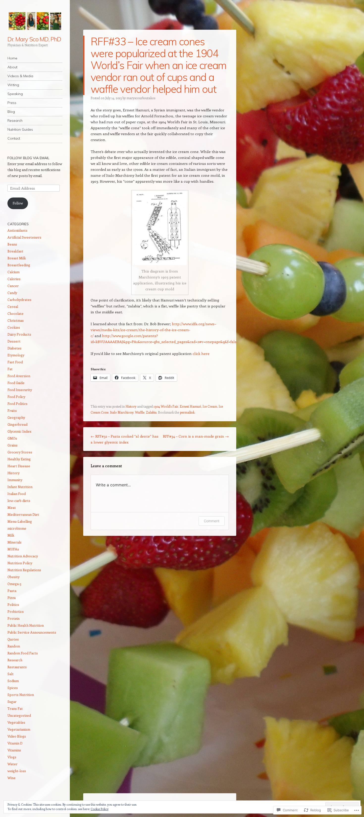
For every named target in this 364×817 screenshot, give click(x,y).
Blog (11, 111)
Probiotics (15, 611)
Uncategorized (19, 715)
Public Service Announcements (31, 632)
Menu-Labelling (19, 521)
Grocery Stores (19, 452)
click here (201, 353)
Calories (14, 278)
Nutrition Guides (20, 129)
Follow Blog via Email (28, 158)
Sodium (13, 680)
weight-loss (16, 770)
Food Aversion (18, 375)
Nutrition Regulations (24, 570)
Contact (13, 138)
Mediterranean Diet (23, 514)
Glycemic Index (19, 431)
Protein (13, 618)
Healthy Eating (19, 459)
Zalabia (151, 412)
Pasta (11, 590)
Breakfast (15, 251)
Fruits (12, 410)
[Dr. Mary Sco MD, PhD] (34, 21)
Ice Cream (210, 406)
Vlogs (11, 757)
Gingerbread (17, 424)
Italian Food (16, 493)
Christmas (15, 320)
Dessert (14, 341)
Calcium (13, 272)
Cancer (13, 285)
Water (12, 764)
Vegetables (16, 722)
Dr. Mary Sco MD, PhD (34, 39)
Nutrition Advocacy (22, 556)
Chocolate (15, 313)
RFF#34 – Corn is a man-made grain (196, 436)
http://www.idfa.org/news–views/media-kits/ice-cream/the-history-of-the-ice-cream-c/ (153, 329)
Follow (18, 203)
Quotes (13, 639)
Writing (13, 85)
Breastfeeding (18, 265)
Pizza (11, 597)
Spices (12, 687)
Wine (11, 777)
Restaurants (17, 667)
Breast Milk (16, 258)
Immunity (14, 479)
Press (11, 102)
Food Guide (16, 382)
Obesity (13, 576)
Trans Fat (15, 708)
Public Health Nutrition (25, 625)
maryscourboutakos (141, 98)
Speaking (15, 94)
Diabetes (14, 348)
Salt (10, 673)
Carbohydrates (19, 299)
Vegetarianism (18, 729)
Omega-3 (14, 583)
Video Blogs (16, 736)
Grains (12, 445)
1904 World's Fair (166, 406)
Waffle (139, 412)
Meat (11, 507)
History (131, 406)
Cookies (13, 327)
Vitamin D (15, 743)
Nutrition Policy (19, 563)
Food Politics (17, 403)
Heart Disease (18, 466)
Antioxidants (17, 230)
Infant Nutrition (19, 486)
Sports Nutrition (20, 694)
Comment (211, 521)
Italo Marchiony (121, 412)
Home (12, 58)
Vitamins (14, 750)
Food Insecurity (19, 389)
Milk (10, 535)
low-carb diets (18, 500)
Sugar (12, 701)
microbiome (16, 528)
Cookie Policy (99, 809)
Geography (16, 417)
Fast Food (15, 362)
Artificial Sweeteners (24, 237)
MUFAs (13, 549)
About (12, 67)
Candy (12, 292)
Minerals (14, 542)
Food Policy (16, 396)
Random (13, 646)
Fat (10, 369)
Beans (12, 244)
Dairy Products (19, 334)
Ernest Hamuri (190, 406)
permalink (187, 412)
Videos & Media (20, 76)
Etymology (15, 355)
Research (15, 120)
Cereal (12, 306)
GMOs (12, 438)
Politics (13, 604)
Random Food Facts (22, 653)
